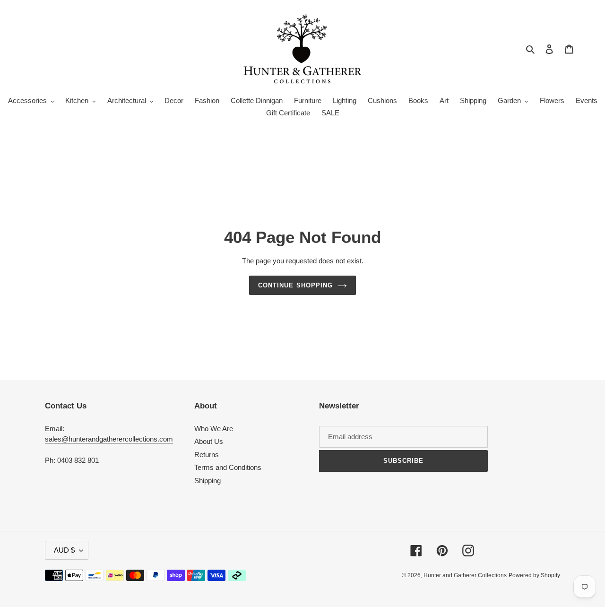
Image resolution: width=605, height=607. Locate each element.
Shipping (207, 481)
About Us (208, 441)
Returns (206, 455)
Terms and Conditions (227, 467)
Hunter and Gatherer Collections (465, 575)
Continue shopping (295, 285)
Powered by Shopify (534, 575)
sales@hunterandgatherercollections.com (109, 439)
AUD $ (64, 550)
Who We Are (213, 429)
